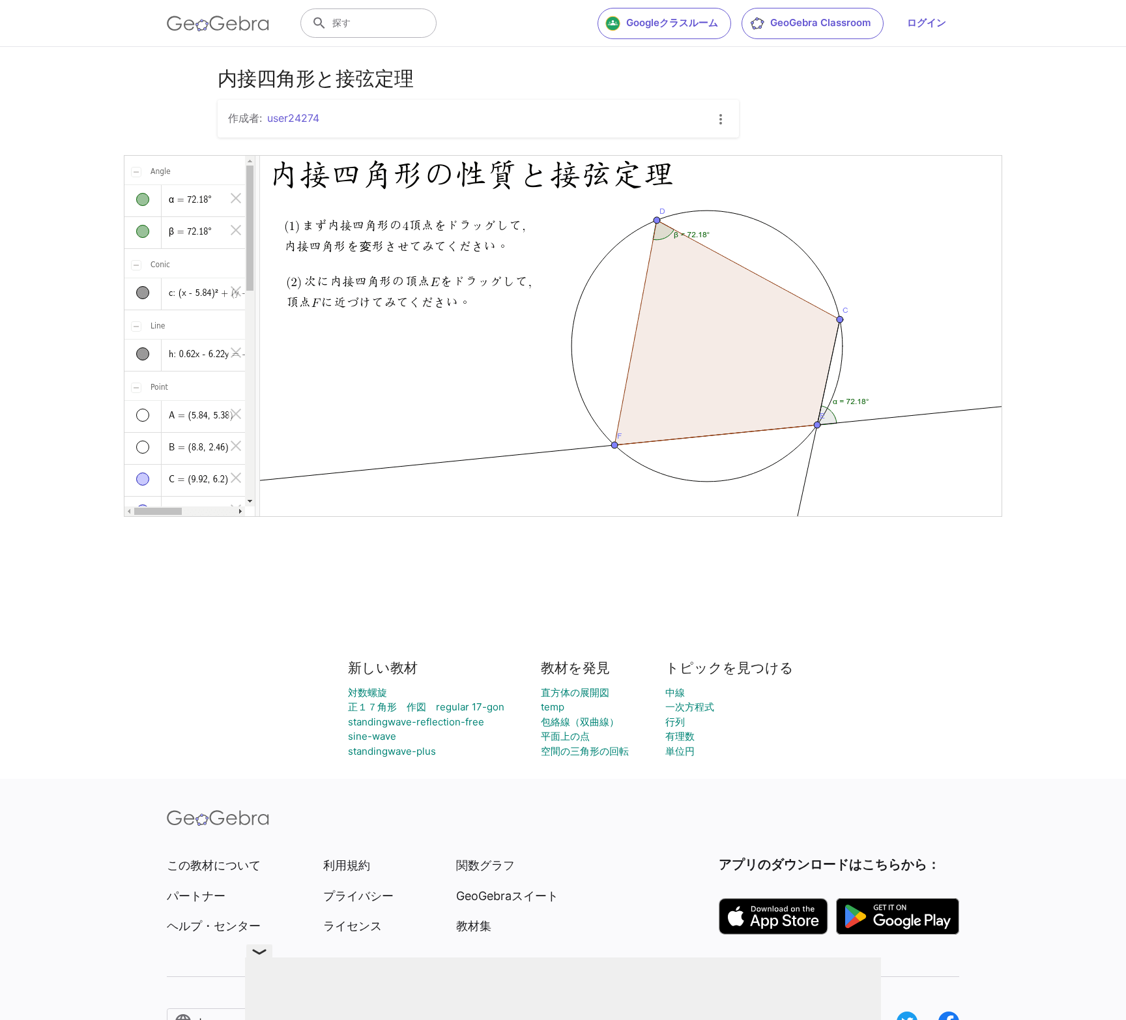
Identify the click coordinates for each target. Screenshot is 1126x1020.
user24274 (293, 117)
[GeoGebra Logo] (218, 23)
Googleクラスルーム (672, 22)
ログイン (926, 22)
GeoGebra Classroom (820, 22)
